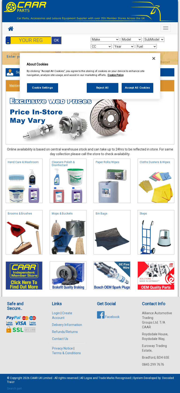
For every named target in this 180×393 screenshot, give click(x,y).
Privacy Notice (62, 348)
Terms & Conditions (66, 353)
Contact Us (60, 339)
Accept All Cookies (137, 87)
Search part (14, 388)
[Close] (154, 58)
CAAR (34, 378)
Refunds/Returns (65, 332)
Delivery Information (67, 325)
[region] (90, 76)
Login (56, 313)
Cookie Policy (116, 75)
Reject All (102, 87)
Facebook (112, 317)
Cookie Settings (42, 87)
